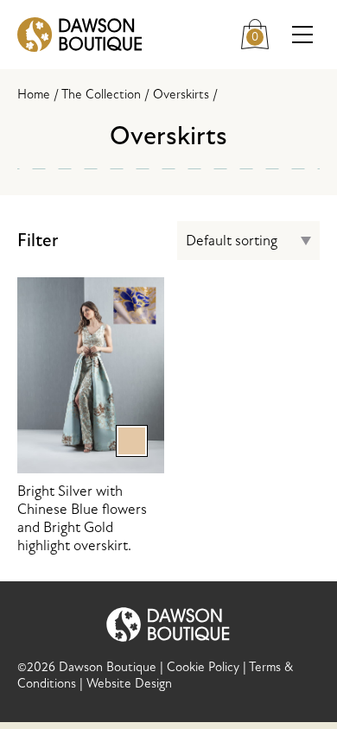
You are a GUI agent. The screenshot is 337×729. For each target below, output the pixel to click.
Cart (261, 30)
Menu (302, 34)
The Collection (101, 94)
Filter (37, 240)
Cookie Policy (203, 667)
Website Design (129, 683)
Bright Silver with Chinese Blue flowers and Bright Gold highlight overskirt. (82, 491)
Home (33, 94)
